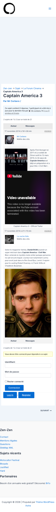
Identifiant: (10, 362)
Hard (2, 471)
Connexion (14, 387)
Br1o (48, 483)
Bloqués (4, 463)
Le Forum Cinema (32, 88)
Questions (5, 444)
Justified (4, 467)
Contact (4, 437)
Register (26, 395)
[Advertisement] (28, 55)
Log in (10, 395)
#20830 (48, 131)
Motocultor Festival (9, 460)
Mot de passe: (12, 371)
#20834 (48, 231)
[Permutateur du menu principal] (50, 8)
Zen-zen (7, 88)
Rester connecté (15, 381)
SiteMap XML (6, 447)
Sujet (17, 88)
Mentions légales (8, 440)
